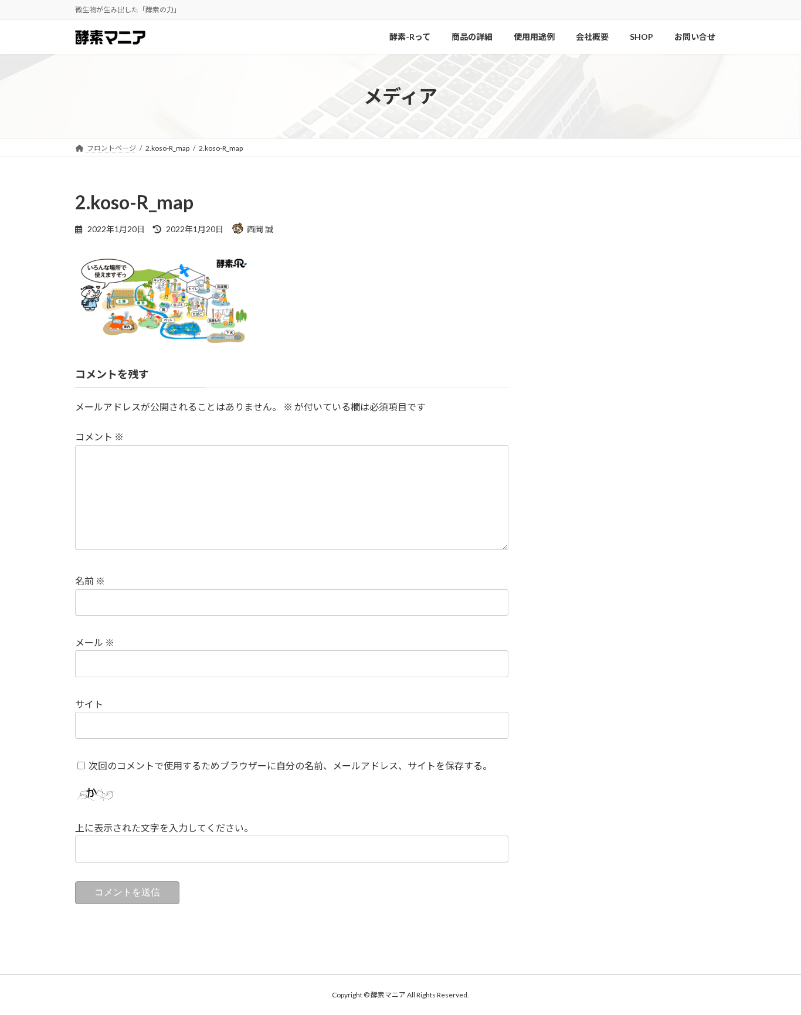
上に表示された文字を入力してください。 (164, 827)
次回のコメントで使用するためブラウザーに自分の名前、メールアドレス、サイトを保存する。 (290, 765)
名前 (90, 580)
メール (94, 642)
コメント (99, 436)
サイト (89, 704)
